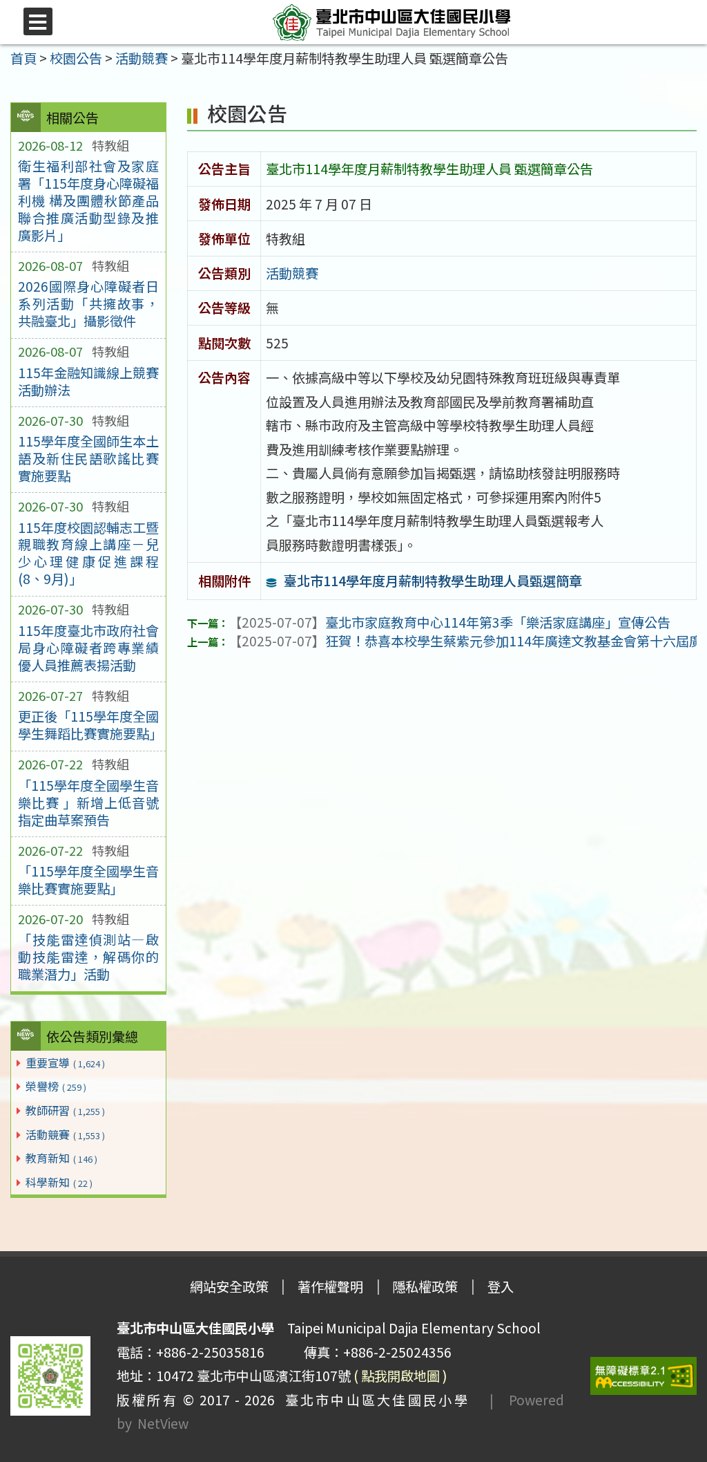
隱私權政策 (425, 1286)
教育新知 (61, 1158)
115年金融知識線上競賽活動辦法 (88, 381)
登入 (500, 1286)
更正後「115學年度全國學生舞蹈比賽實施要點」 (88, 724)
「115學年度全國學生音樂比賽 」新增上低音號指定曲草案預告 (88, 803)
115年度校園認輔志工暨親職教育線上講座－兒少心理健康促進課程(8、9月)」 (88, 553)
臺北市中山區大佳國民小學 (372, 1399)
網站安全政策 (229, 1286)
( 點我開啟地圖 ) (400, 1375)
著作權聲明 (330, 1286)
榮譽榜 (56, 1086)
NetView (162, 1423)
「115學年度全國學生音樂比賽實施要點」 (88, 879)
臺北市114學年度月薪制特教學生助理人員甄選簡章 (433, 580)
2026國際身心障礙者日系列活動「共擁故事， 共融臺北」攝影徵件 (88, 303)
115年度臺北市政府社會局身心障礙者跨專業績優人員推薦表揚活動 (88, 648)
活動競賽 (65, 1134)
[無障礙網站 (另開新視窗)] (643, 1376)
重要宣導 (65, 1062)
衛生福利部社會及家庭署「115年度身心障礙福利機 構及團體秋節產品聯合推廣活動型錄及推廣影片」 (88, 200)
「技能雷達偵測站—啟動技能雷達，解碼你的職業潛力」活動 (88, 957)
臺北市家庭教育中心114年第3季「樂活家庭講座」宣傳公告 (449, 622)
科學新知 (59, 1182)
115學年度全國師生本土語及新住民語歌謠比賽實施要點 (88, 458)
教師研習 (65, 1110)
